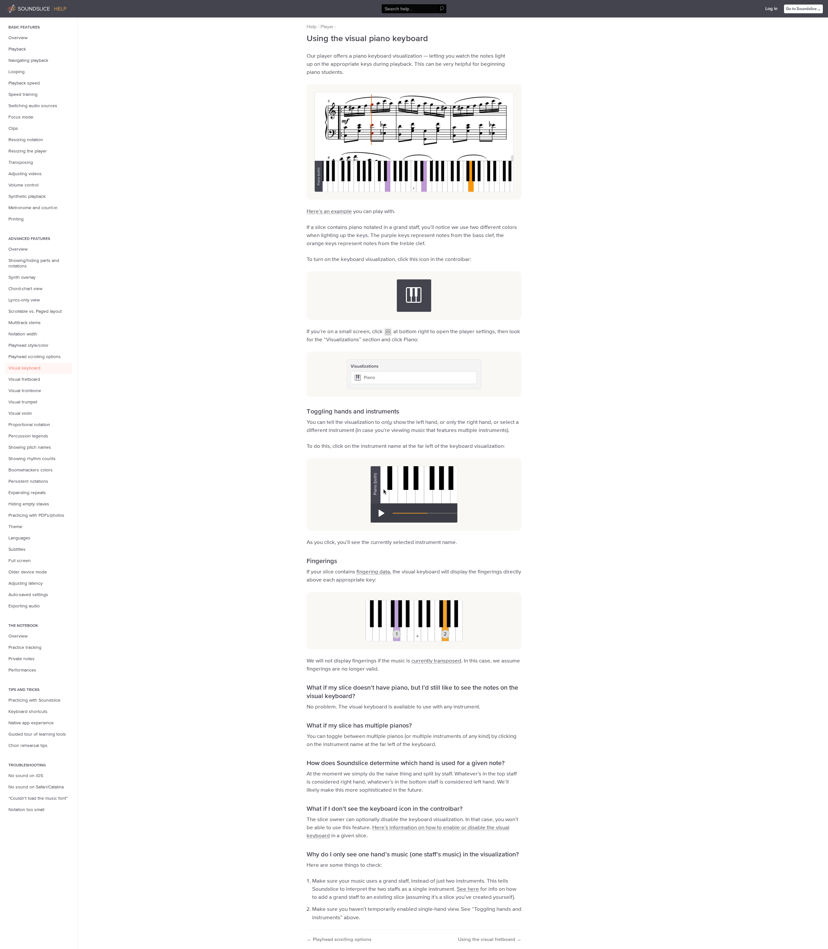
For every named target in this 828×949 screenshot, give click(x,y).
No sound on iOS (25, 776)
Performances (22, 670)
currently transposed (436, 661)
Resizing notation (25, 140)
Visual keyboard (24, 368)
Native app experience (31, 723)
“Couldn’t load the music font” (38, 798)
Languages (19, 538)
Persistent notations (28, 481)
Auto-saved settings (28, 595)
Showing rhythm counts (32, 459)
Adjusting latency (25, 583)
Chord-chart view (25, 289)
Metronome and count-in (33, 208)
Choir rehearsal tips (28, 745)
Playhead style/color (28, 345)
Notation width (22, 334)
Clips (13, 128)
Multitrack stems (24, 323)
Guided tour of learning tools (37, 734)
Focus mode (20, 117)
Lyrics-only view (24, 300)
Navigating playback (28, 60)
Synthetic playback (27, 196)
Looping (16, 72)
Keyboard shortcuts (28, 711)
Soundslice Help (23, 7)
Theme (15, 527)
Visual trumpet (22, 402)
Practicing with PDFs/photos (36, 515)
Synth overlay (22, 277)
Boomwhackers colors (30, 470)
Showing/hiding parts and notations (33, 263)
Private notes (21, 659)
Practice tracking (24, 647)
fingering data (373, 572)
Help (312, 26)
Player (327, 26)
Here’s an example (329, 211)
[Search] (442, 9)
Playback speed (24, 83)
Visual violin (20, 413)
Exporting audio (24, 606)
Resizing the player (27, 151)
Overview (17, 38)
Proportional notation (29, 425)
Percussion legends (28, 436)
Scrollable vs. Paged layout (35, 311)
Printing (16, 219)
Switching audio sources (32, 106)
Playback (17, 49)
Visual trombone (24, 391)
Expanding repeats (27, 493)
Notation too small (26, 810)
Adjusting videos (25, 174)
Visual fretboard (24, 379)
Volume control (23, 185)
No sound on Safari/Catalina (36, 787)
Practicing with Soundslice (34, 700)
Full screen (19, 561)
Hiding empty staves (28, 504)
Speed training (23, 94)
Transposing (20, 162)
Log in (771, 8)
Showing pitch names (29, 447)
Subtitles (17, 549)
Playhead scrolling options (34, 357)
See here (468, 889)
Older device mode (27, 572)
